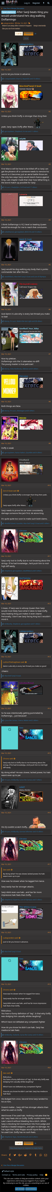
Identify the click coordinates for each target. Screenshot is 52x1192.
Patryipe (23, 376)
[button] (3, 3)
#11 (49, 556)
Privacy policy (32, 1175)
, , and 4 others (23, 452)
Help (41, 1175)
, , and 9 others (21, 369)
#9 (50, 443)
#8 (50, 401)
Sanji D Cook (25, 239)
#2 (50, 111)
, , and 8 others (19, 411)
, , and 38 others (23, 321)
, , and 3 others (27, 523)
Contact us (6, 1175)
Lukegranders (8, 23)
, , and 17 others (21, 187)
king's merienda (40, 25)
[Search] (48, 3)
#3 (50, 164)
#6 (50, 309)
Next (28, 33)
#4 (50, 220)
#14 (49, 708)
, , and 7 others (22, 624)
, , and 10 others (22, 79)
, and (25, 276)
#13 (49, 657)
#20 (49, 1067)
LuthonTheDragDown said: (13, 662)
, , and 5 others (23, 900)
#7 (50, 354)
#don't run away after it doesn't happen (16, 25)
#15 (49, 753)
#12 (49, 603)
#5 (50, 265)
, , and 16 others (24, 831)
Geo (21, 727)
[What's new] (43, 3)
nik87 (22, 787)
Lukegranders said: (10, 938)
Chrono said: (8, 758)
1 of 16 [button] (18, 33)
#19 (49, 984)
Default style (9, 1171)
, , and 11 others (21, 131)
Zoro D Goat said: (10, 491)
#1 (50, 70)
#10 (49, 485)
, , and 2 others (21, 720)
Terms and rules (18, 1175)
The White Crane (27, 907)
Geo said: (6, 869)
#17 (49, 864)
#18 (49, 932)
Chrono (23, 530)
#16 (49, 813)
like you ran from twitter (11, 28)
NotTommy (25, 578)
